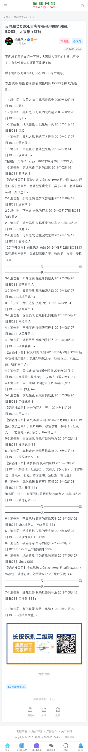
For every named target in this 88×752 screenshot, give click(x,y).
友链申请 (21, 731)
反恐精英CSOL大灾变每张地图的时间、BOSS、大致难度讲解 (38, 29)
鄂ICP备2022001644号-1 (49, 737)
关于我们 (66, 731)
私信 (78, 41)
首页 (8, 16)
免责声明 (36, 731)
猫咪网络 (20, 39)
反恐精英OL (20, 16)
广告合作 (51, 731)
